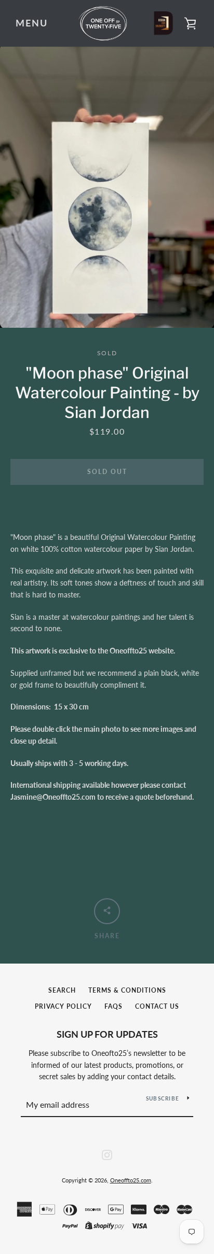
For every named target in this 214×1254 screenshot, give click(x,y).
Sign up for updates (107, 1034)
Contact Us (157, 1006)
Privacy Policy (63, 1006)
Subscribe (162, 1098)
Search (62, 990)
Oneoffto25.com (130, 1180)
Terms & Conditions (127, 990)
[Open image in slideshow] (107, 187)
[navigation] (31, 23)
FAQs (113, 1006)
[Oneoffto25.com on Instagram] (107, 1153)
